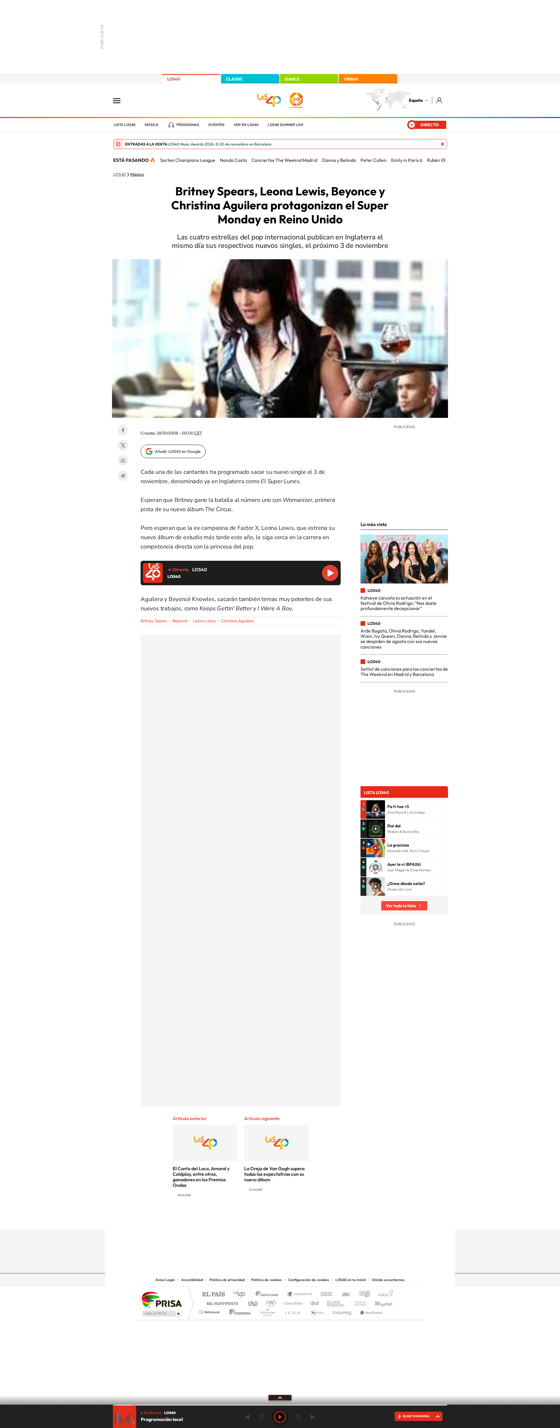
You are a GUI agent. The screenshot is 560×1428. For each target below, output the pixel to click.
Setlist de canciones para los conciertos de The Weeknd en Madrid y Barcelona (404, 671)
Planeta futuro (357, 1302)
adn (362, 1294)
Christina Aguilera (237, 621)
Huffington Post (221, 1302)
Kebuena (379, 1302)
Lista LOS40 (124, 124)
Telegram (123, 475)
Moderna (238, 1310)
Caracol (384, 1294)
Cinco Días (292, 1302)
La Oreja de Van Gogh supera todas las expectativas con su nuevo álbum (274, 1174)
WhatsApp (123, 460)
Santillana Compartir (299, 1294)
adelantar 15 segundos (298, 1416)
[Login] (440, 100)
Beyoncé (180, 621)
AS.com (343, 1294)
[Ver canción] (375, 809)
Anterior (247, 1416)
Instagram (245, 1217)
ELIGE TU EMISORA (416, 1416)
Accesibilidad (192, 1280)
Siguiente (312, 1416)
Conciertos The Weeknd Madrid (284, 160)
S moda (317, 1310)
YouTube (268, 1217)
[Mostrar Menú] (120, 100)
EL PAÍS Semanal (336, 1302)
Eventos (217, 124)
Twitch (303, 1217)
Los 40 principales (241, 1294)
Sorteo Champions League (187, 160)
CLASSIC (234, 79)
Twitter (123, 445)
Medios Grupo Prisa (161, 1313)
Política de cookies (266, 1280)
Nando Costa (233, 160)
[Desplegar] (280, 1397)
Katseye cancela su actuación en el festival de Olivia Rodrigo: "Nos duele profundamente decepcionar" (398, 603)
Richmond (209, 1310)
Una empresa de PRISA (162, 1299)
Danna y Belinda (339, 160)
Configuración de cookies (308, 1280)
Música (151, 124)
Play (280, 1417)
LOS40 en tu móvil (350, 1280)
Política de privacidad (227, 1280)
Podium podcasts (267, 1310)
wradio (270, 1302)
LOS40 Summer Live (285, 124)
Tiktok (256, 1217)
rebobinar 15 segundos (261, 1416)
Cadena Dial (314, 1302)
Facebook (123, 430)
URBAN (351, 79)
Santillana (268, 1294)
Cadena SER (324, 1294)
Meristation (370, 1310)
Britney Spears (154, 621)
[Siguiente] (444, 160)
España (416, 100)
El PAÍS (213, 1294)
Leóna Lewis (204, 621)
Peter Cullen (373, 160)
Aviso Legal (165, 1280)
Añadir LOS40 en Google (178, 451)
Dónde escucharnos (388, 1280)
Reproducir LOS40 (330, 573)
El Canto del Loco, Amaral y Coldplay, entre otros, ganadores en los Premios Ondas (201, 1177)
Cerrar (442, 144)
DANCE (292, 79)
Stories (315, 1217)
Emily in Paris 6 (406, 160)
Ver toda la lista (401, 905)
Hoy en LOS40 (246, 124)
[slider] (280, 1405)
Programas (187, 124)
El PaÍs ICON (292, 1310)
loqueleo (342, 1310)
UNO (253, 1302)
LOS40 (173, 79)
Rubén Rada (439, 160)
